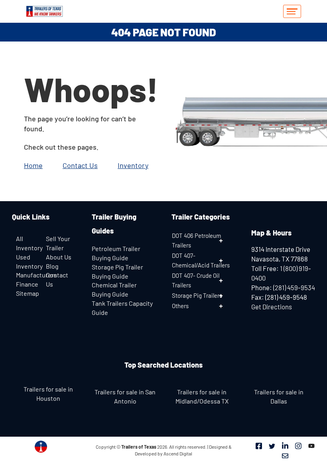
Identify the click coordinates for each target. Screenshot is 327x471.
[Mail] (285, 455)
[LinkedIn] (285, 445)
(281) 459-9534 (294, 287)
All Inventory (29, 243)
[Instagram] (298, 445)
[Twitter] (272, 445)
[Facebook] (259, 445)
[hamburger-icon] (292, 11)
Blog (52, 266)
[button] (203, 240)
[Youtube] (311, 445)
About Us (58, 257)
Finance (27, 284)
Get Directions (271, 307)
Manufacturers (36, 275)
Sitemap (27, 293)
